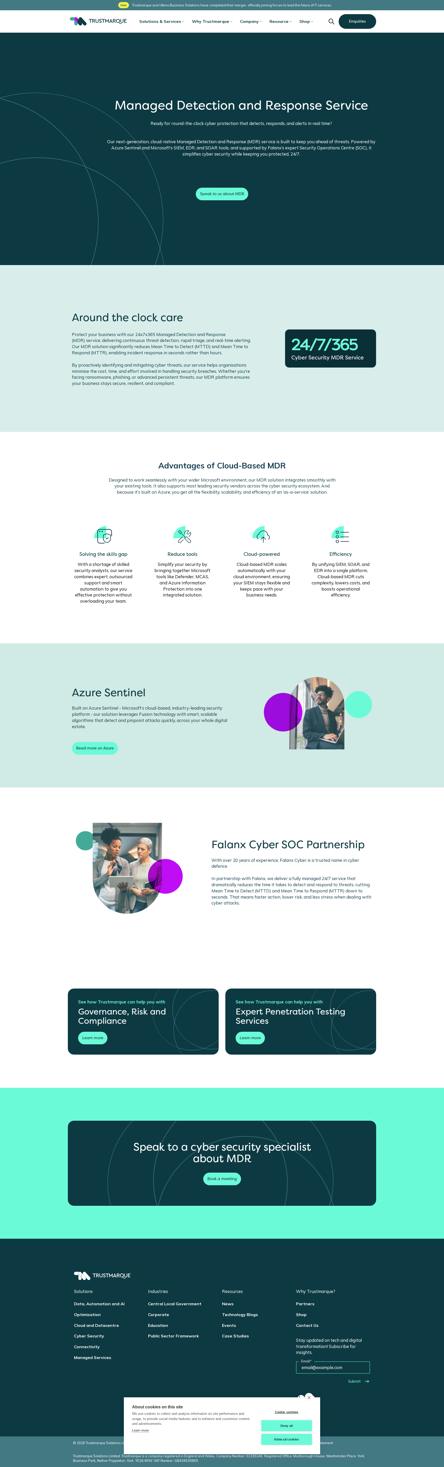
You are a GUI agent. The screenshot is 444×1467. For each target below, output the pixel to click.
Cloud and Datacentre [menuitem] (96, 1325)
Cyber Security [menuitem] (89, 1335)
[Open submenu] (183, 21)
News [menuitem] (228, 1303)
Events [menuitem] (229, 1325)
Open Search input (331, 21)
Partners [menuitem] (305, 1303)
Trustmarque (97, 21)
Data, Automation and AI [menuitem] (99, 1303)
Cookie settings (287, 1412)
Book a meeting (222, 1178)
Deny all (287, 1426)
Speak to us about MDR (222, 194)
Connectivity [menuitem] (87, 1346)
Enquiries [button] (357, 21)
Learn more (92, 1038)
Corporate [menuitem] (158, 1314)
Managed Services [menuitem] (92, 1357)
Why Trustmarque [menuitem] (210, 21)
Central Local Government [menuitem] (174, 1303)
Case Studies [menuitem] (235, 1335)
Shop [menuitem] (304, 21)
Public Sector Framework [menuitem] (173, 1335)
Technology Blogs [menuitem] (240, 1314)
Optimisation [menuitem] (87, 1314)
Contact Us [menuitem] (307, 1325)
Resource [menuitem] (279, 21)
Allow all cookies (286, 1439)
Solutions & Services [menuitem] (160, 21)
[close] (309, 1397)
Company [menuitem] (249, 21)
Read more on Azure (95, 748)
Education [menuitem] (158, 1325)
